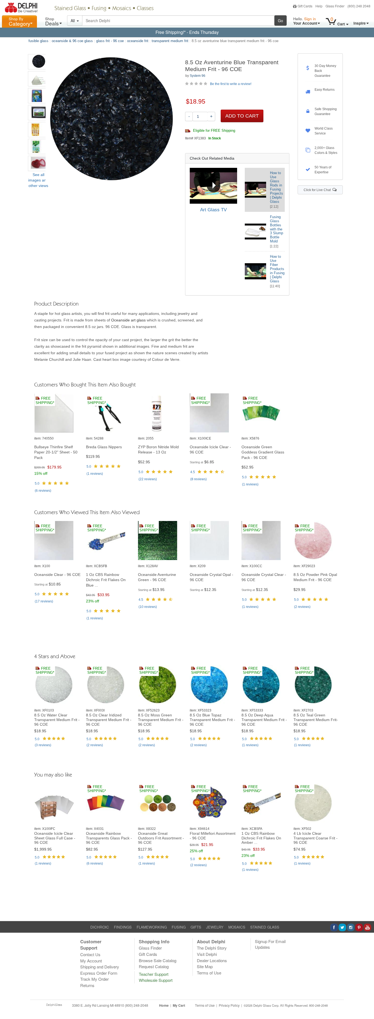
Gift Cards (305, 6)
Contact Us (90, 954)
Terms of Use (209, 973)
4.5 (192, 472)
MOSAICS (236, 927)
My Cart (179, 1005)
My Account (91, 961)
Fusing (99, 9)
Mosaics (121, 9)
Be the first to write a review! (230, 84)
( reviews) (43, 491)
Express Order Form (98, 973)
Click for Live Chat (318, 190)
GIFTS (196, 927)
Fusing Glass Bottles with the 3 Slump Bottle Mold (276, 229)
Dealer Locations (212, 960)
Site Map (205, 966)
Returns (87, 985)
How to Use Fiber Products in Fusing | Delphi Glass (277, 268)
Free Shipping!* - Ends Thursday (187, 32)
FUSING (179, 927)
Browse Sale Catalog (157, 960)
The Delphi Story (212, 948)
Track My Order (94, 979)
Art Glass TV (213, 209)
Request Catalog (154, 966)
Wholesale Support (155, 980)
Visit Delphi (207, 954)
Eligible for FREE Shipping (213, 131)
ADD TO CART (242, 116)
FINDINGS (123, 927)
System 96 (197, 76)
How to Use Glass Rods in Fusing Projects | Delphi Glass (276, 187)
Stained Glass (70, 9)
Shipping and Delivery (99, 967)
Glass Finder (335, 6)
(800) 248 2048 (358, 6)
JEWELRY (214, 927)
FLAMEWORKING (152, 927)
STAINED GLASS (264, 927)
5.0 (37, 483)
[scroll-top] (365, 1008)
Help (319, 6)
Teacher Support (153, 974)
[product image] (57, 413)
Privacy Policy (229, 1005)
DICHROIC (99, 927)
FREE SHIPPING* (45, 401)
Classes (145, 9)
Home (164, 1005)
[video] (213, 185)
